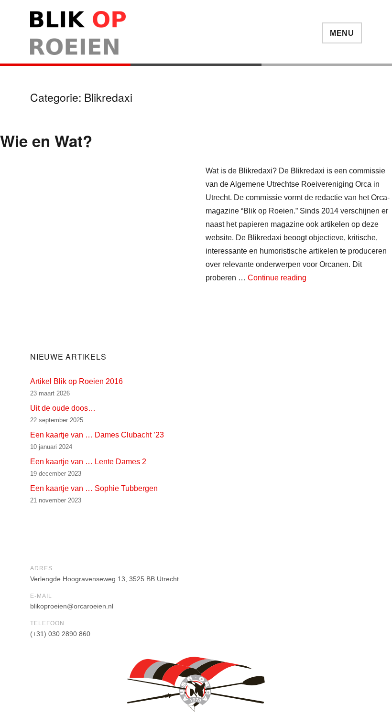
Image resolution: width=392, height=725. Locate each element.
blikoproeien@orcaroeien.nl (71, 606)
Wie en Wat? (46, 140)
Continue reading (277, 278)
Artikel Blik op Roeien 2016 (76, 381)
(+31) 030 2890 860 (60, 634)
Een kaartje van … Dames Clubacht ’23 (97, 435)
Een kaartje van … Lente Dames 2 (88, 462)
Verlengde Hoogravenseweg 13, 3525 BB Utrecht (104, 579)
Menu (342, 33)
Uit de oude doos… (63, 408)
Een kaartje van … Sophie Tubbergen (94, 488)
